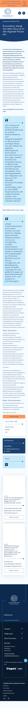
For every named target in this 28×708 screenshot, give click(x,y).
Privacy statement (7, 691)
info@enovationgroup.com (12, 449)
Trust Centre (6, 688)
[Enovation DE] (14, 600)
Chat (6, 432)
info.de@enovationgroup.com (11, 656)
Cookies (5, 696)
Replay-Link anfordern (24, 3)
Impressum (6, 685)
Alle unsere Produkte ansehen (11, 620)
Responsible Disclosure (8, 693)
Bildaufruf (7, 429)
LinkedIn (8, 451)
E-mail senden (14, 416)
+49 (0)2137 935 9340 (9, 654)
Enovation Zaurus (9, 427)
